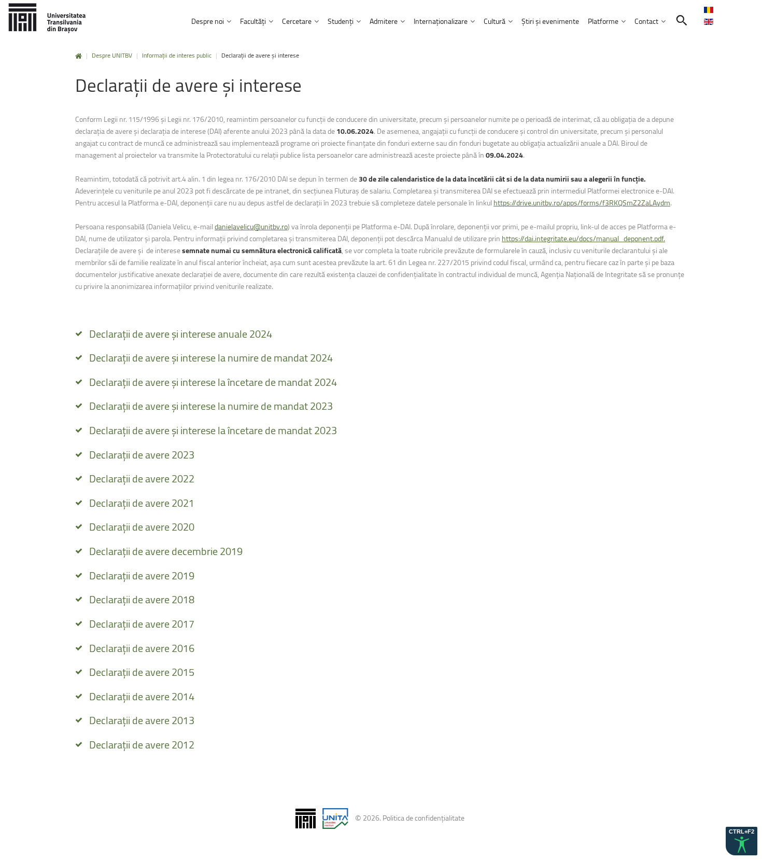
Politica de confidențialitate (423, 817)
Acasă (78, 56)
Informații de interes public (176, 55)
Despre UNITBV (112, 55)
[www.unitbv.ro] (47, 18)
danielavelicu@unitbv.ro (251, 226)
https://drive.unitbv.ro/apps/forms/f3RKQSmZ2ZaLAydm (581, 202)
